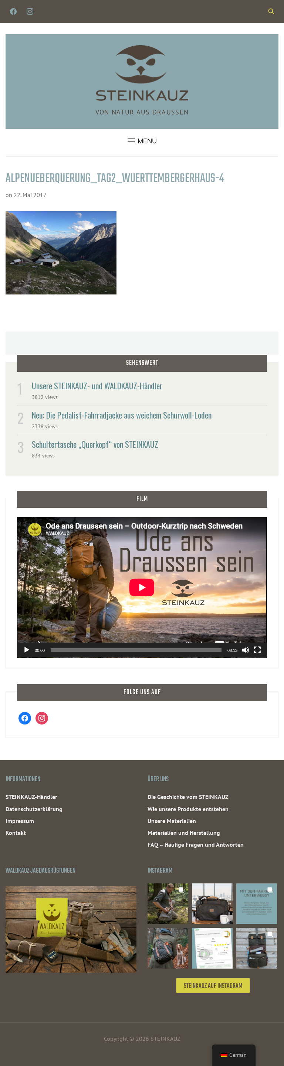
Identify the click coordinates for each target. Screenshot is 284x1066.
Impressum (20, 821)
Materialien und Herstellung (184, 832)
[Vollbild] (257, 650)
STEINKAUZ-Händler (31, 796)
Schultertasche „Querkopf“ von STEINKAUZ (95, 444)
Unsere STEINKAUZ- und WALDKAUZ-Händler (97, 386)
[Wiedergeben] (26, 650)
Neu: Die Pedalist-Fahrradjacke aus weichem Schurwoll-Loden (122, 415)
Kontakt (16, 832)
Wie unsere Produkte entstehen (188, 809)
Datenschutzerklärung (34, 809)
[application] (142, 587)
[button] (142, 141)
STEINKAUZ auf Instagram (213, 986)
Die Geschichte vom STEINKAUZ (188, 796)
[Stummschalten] (245, 650)
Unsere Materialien (172, 821)
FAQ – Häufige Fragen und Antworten (196, 844)
